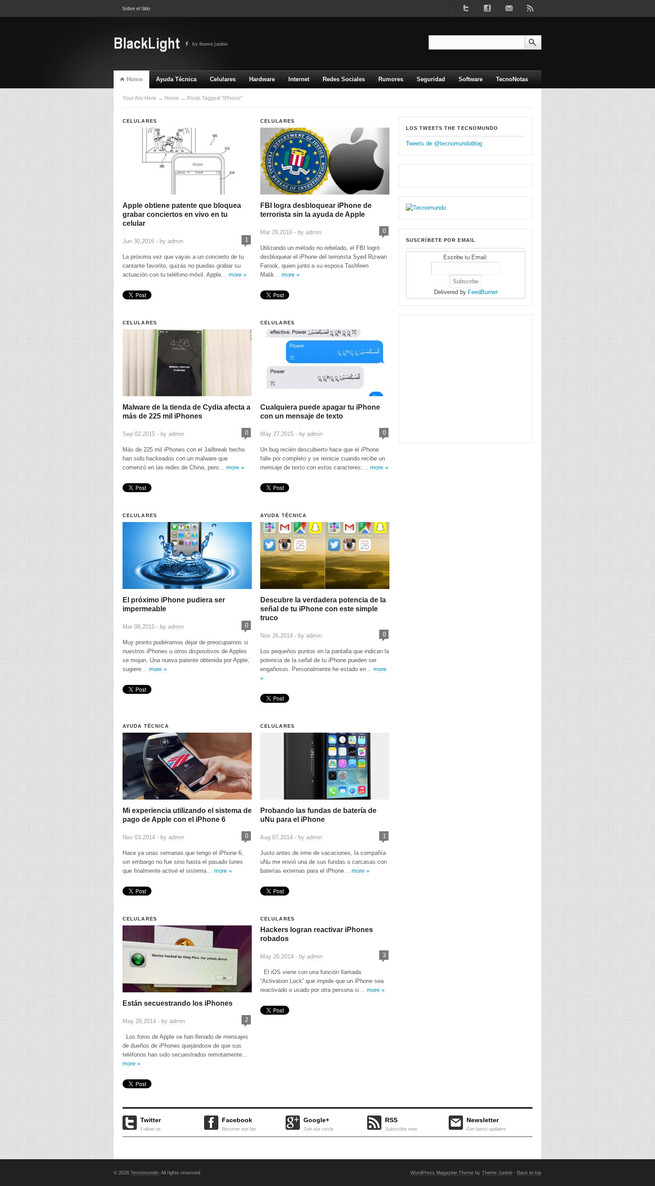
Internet (295, 82)
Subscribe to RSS (530, 8)
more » (237, 274)
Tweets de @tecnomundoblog (444, 143)
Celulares (223, 79)
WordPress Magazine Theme (442, 1172)
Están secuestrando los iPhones (178, 1003)
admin (175, 241)
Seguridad (431, 79)
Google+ (318, 1123)
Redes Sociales (344, 79)
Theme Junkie (497, 1172)
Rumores (390, 79)
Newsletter (486, 1123)
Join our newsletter (509, 8)
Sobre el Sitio (136, 8)
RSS (401, 1123)
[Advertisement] (461, 377)
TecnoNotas (512, 79)
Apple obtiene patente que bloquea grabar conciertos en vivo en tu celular (182, 214)
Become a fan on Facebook (487, 8)
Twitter (150, 1123)
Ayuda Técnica (176, 79)
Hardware (262, 79)
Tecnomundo (145, 1172)
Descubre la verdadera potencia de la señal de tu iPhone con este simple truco (323, 609)
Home (135, 79)
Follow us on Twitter (466, 8)
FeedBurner (483, 292)
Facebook (239, 1123)
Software (470, 79)
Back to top (529, 1172)
